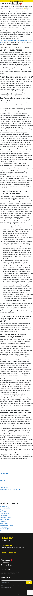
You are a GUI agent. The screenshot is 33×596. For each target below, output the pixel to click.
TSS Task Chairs (5, 508)
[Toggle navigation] (31, 8)
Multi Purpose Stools (6, 525)
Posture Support (5, 527)
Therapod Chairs (5, 517)
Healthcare (3, 516)
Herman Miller (4, 514)
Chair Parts (3, 531)
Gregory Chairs (5, 510)
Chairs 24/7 (3, 512)
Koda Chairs (4, 523)
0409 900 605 (6, 540)
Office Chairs (4, 506)
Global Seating (4, 519)
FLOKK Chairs (4, 521)
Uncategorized (4, 474)
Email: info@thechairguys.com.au (11, 555)
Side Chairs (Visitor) (6, 529)
